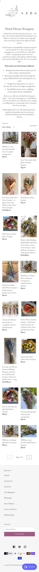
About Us (7, 487)
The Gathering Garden (16, 565)
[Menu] (35, 13)
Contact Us (8, 481)
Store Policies (9, 504)
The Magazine (9, 492)
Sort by (5, 123)
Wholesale (8, 498)
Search (6, 475)
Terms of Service (10, 509)
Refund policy (9, 515)
